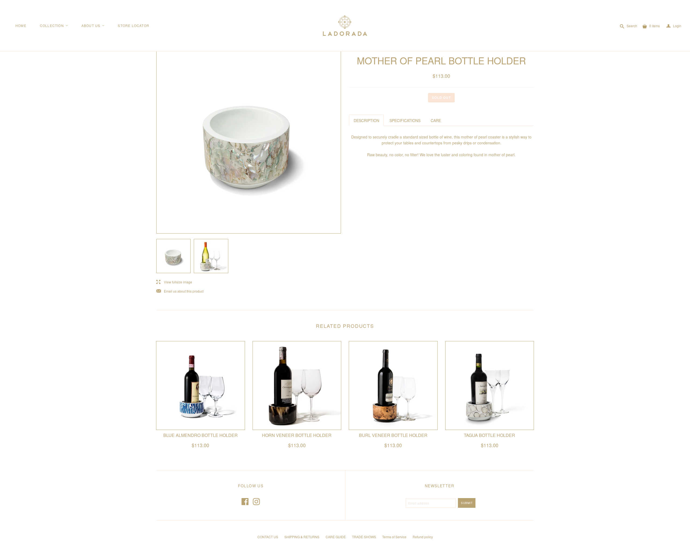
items (654, 25)
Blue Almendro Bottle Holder (200, 435)
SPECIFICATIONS (404, 120)
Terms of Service (394, 536)
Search (632, 25)
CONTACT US (267, 536)
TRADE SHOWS (364, 536)
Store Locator (133, 25)
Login (673, 26)
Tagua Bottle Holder (489, 435)
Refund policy (423, 536)
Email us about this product (179, 291)
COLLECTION (54, 25)
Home (20, 25)
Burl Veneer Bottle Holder (393, 435)
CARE (436, 120)
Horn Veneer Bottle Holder (297, 435)
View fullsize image (174, 282)
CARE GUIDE (336, 536)
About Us (93, 25)
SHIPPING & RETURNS (301, 536)
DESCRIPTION (366, 120)
